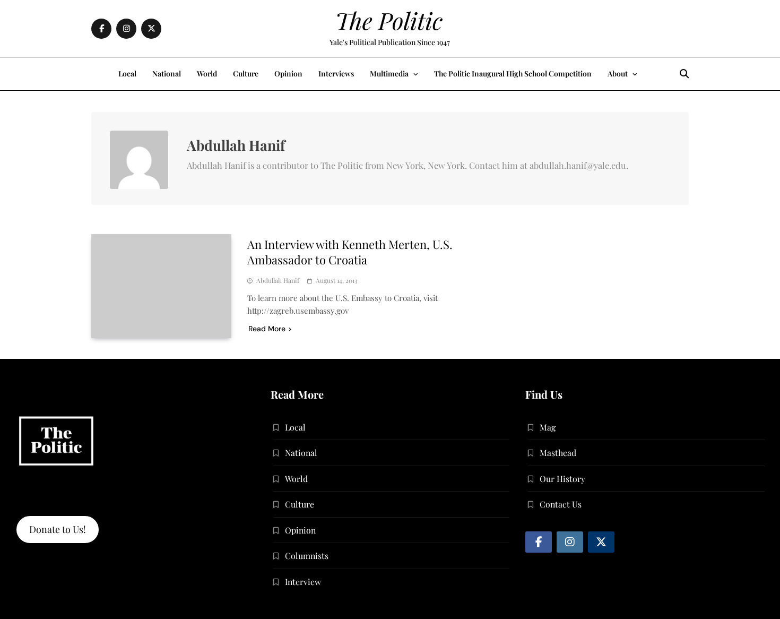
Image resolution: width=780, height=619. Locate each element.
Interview (303, 581)
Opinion (288, 73)
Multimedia (389, 73)
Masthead (558, 452)
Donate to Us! (57, 529)
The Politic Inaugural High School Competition (513, 73)
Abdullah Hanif (277, 280)
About (618, 73)
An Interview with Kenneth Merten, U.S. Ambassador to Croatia (350, 252)
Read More (266, 328)
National (166, 73)
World (207, 73)
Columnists (306, 555)
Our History (562, 478)
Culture (245, 73)
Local (127, 73)
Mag (548, 427)
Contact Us (561, 504)
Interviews (336, 73)
